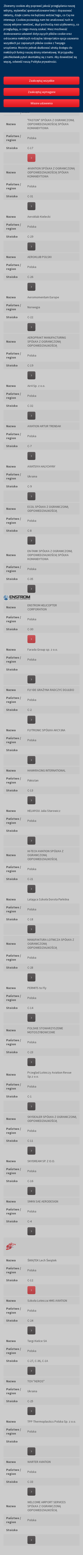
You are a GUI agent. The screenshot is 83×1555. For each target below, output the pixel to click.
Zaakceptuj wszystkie (41, 81)
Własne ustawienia (42, 103)
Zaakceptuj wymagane (41, 92)
